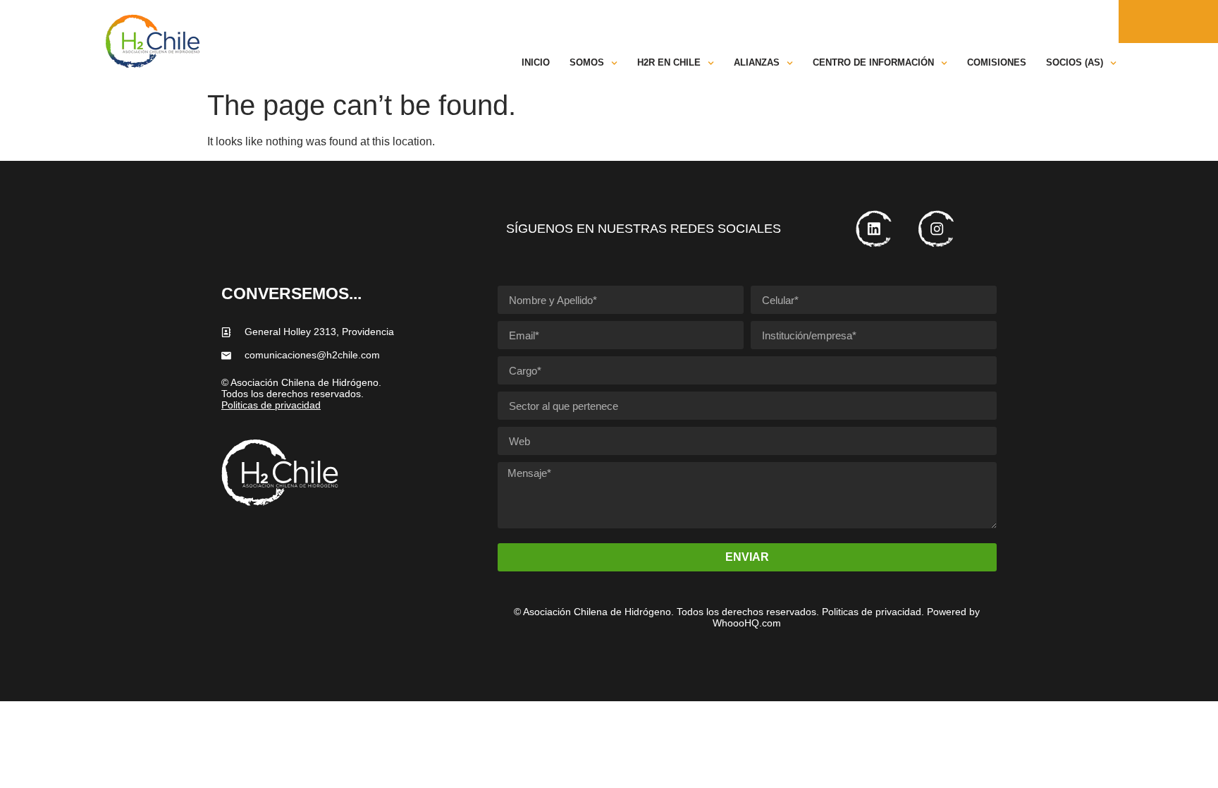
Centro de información (873, 62)
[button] (1051, 21)
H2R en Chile (669, 62)
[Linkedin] (1084, 21)
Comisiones (996, 62)
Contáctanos (926, 21)
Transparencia (747, 21)
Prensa (995, 21)
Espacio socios (838, 21)
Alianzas (757, 62)
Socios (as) (1074, 62)
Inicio (536, 62)
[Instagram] (1107, 21)
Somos (587, 62)
